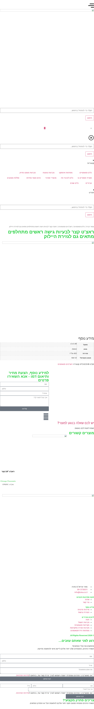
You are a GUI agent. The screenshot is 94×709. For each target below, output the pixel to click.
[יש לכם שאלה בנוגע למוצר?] (46, 416)
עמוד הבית (90, 227)
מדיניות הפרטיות (22, 675)
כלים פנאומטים (79, 227)
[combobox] (47, 110)
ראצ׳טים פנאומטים (65, 227)
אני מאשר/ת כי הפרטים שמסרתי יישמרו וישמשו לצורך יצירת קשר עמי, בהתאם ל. (54, 675)
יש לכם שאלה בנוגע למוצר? (75, 423)
